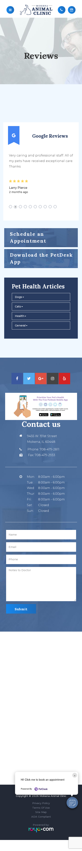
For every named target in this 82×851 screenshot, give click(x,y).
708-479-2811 (49, 449)
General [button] (20, 325)
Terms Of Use (41, 807)
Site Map (41, 812)
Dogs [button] (18, 297)
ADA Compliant (41, 816)
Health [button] (19, 316)
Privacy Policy (41, 803)
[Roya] (41, 829)
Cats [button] (18, 306)
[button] (72, 802)
